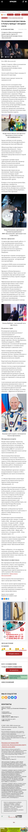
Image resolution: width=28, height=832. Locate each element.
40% (23, 649)
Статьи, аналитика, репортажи (15, 18)
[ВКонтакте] (2, 599)
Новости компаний (7, 682)
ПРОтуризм (17, 14)
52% (10, 649)
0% (2, 649)
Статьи (19, 12)
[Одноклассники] (4, 599)
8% (4, 649)
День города (10, 14)
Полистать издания (6, 729)
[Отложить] (11, 57)
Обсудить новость (14, 653)
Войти (26, 1)
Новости (4, 12)
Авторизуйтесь (14, 670)
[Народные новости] (23, 1)
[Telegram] (8, 599)
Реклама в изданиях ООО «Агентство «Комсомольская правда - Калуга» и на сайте (13, 745)
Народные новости (11, 12)
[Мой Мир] (6, 599)
